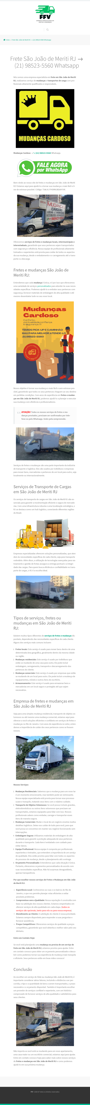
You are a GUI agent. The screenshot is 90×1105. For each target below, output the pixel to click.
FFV (32, 1092)
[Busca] (45, 27)
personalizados (44, 286)
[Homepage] (45, 14)
